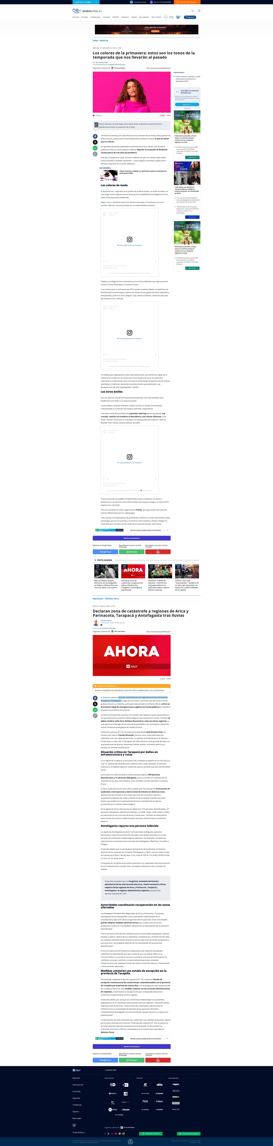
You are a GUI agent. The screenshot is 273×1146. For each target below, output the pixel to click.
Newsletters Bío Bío (140, 2)
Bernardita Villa (102, 62)
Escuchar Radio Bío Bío (188, 2)
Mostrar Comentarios (132, 538)
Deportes (116, 17)
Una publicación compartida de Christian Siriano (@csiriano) (129, 366)
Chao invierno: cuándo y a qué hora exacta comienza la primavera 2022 (143, 172)
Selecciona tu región (83, 2)
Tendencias (125, 17)
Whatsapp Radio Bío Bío (190, 1134)
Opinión (134, 17)
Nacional (85, 17)
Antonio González (109, 628)
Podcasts (76, 17)
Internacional (96, 17)
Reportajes (77, 1118)
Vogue (109, 202)
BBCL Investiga (144, 17)
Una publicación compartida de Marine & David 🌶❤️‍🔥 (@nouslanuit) (129, 490)
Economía (106, 17)
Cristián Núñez (106, 621)
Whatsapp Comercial (152, 1133)
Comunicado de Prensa (116, 64)
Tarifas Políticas (78, 1132)
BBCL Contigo (156, 17)
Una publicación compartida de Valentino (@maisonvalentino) (129, 273)
